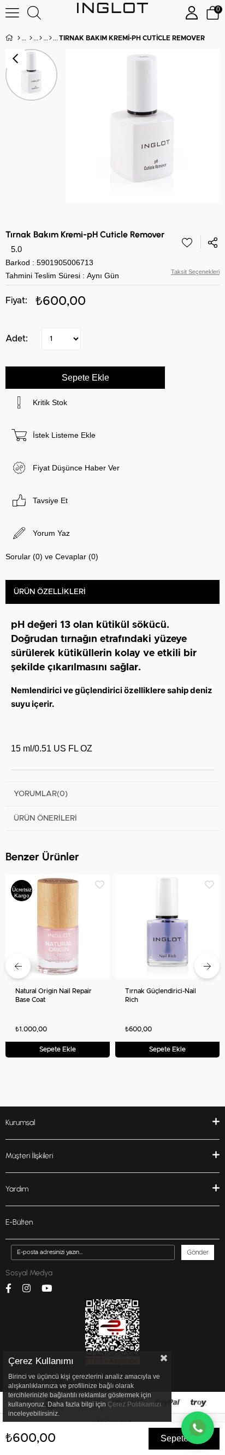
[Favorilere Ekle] (187, 242)
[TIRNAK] (40, 38)
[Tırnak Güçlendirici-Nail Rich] (167, 927)
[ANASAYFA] (18, 38)
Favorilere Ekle (99, 884)
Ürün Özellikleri (50, 592)
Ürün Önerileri (45, 818)
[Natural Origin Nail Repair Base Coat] (57, 927)
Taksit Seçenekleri (195, 271)
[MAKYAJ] (30, 38)
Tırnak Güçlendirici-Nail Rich (160, 995)
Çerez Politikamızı (134, 1404)
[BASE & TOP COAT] (50, 38)
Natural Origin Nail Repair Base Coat (53, 995)
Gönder (198, 1252)
